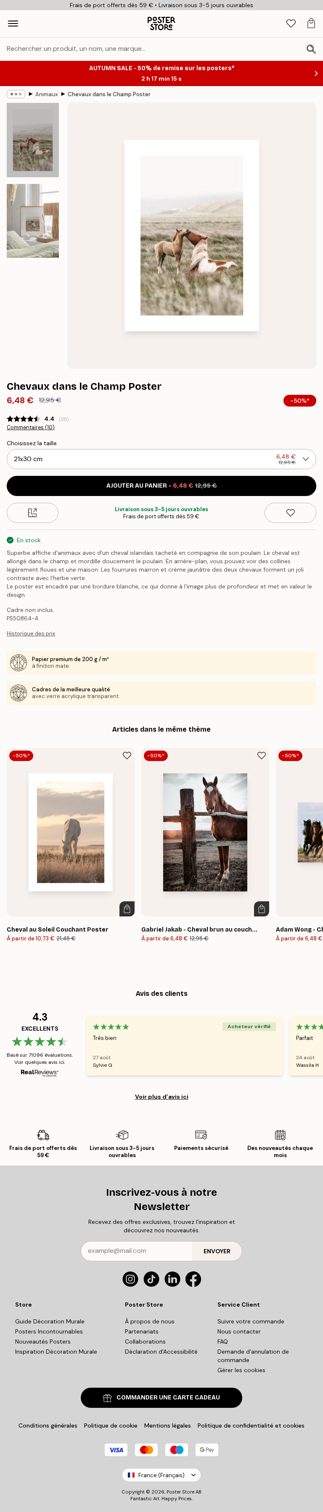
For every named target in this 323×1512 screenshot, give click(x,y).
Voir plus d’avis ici (161, 1096)
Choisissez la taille (32, 443)
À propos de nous (150, 1321)
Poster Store (180, 1492)
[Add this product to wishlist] (290, 513)
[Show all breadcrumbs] (16, 94)
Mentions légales (167, 1425)
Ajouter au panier (161, 485)
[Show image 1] (33, 140)
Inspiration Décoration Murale (56, 1351)
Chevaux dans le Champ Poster (109, 94)
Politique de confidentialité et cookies (251, 1425)
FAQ (222, 1341)
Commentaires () (31, 427)
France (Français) (161, 1475)
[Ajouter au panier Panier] (127, 908)
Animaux (46, 94)
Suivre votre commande (250, 1321)
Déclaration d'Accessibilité (161, 1351)
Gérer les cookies (241, 1370)
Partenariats (142, 1331)
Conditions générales (48, 1425)
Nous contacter (239, 1331)
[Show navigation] (13, 23)
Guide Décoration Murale (50, 1321)
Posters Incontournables (49, 1331)
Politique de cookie (111, 1425)
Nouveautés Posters (43, 1341)
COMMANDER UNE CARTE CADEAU (168, 1397)
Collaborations (145, 1341)
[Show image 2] (33, 221)
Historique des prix (31, 633)
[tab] (291, 23)
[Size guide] (32, 513)
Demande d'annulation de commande (253, 1356)
